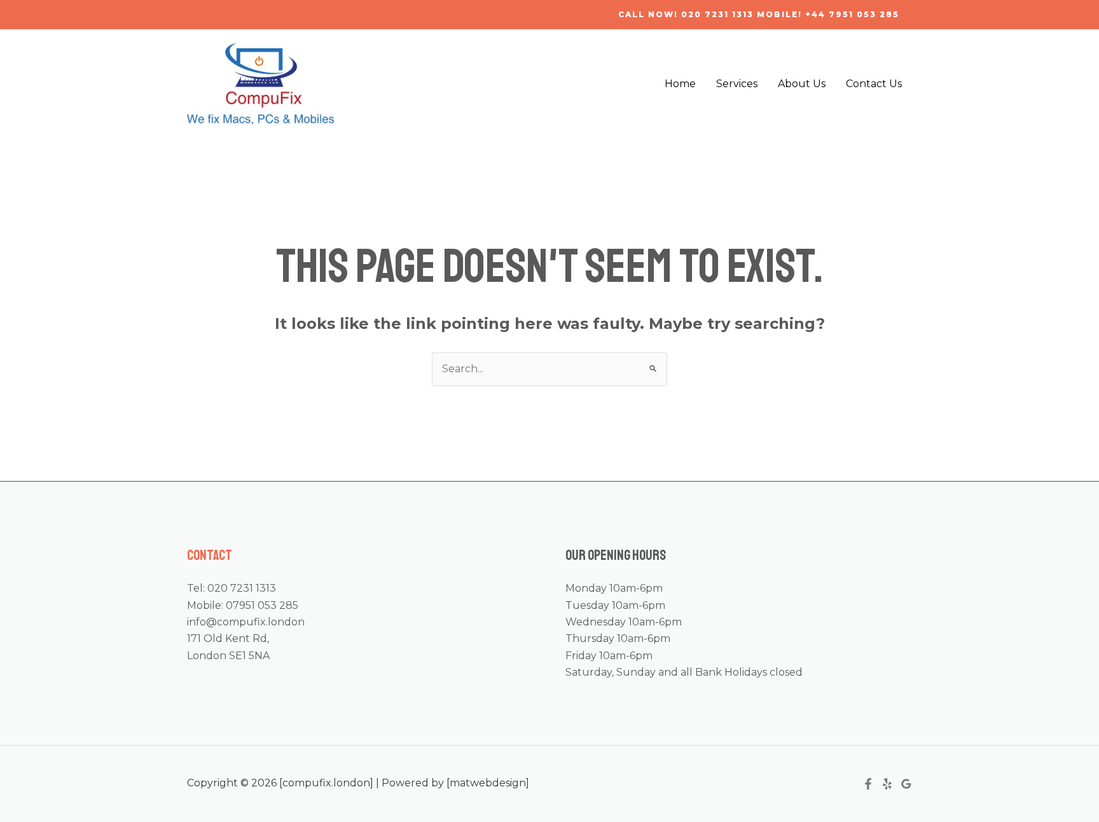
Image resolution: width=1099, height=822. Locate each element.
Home (680, 84)
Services (736, 84)
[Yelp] (887, 784)
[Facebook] (868, 784)
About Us (802, 84)
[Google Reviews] (906, 784)
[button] (758, 14)
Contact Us (874, 84)
